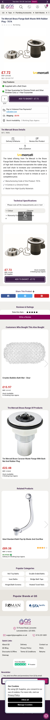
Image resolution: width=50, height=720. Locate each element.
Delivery (23, 644)
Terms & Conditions (28, 652)
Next (47, 1)
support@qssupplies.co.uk (16, 635)
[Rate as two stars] (28, 312)
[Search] (21, 7)
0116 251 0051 (41, 635)
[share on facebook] (8, 296)
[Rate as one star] (27, 312)
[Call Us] (29, 7)
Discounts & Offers (9, 652)
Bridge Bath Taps (36, 579)
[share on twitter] (25, 296)
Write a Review (25, 317)
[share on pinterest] (41, 296)
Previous (2, 1)
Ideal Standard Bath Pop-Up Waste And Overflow (22, 539)
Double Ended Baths (37, 574)
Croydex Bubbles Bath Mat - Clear (16, 378)
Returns (42, 652)
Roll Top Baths (13, 574)
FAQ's (41, 648)
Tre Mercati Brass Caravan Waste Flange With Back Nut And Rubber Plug (23, 460)
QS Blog (5, 648)
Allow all (25, 700)
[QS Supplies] (10, 6)
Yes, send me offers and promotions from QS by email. (22, 676)
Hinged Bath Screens (13, 585)
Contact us (43, 644)
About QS (6, 644)
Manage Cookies (25, 705)
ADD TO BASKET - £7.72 (29, 99)
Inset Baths (13, 579)
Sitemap (5, 655)
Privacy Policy (25, 648)
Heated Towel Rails (36, 585)
